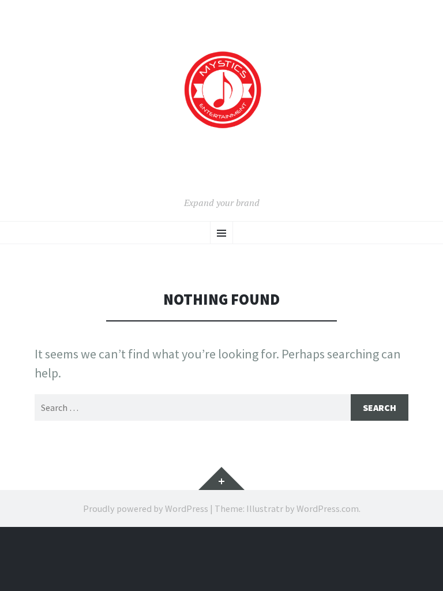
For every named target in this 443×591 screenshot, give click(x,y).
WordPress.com (327, 508)
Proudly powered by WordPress (145, 508)
